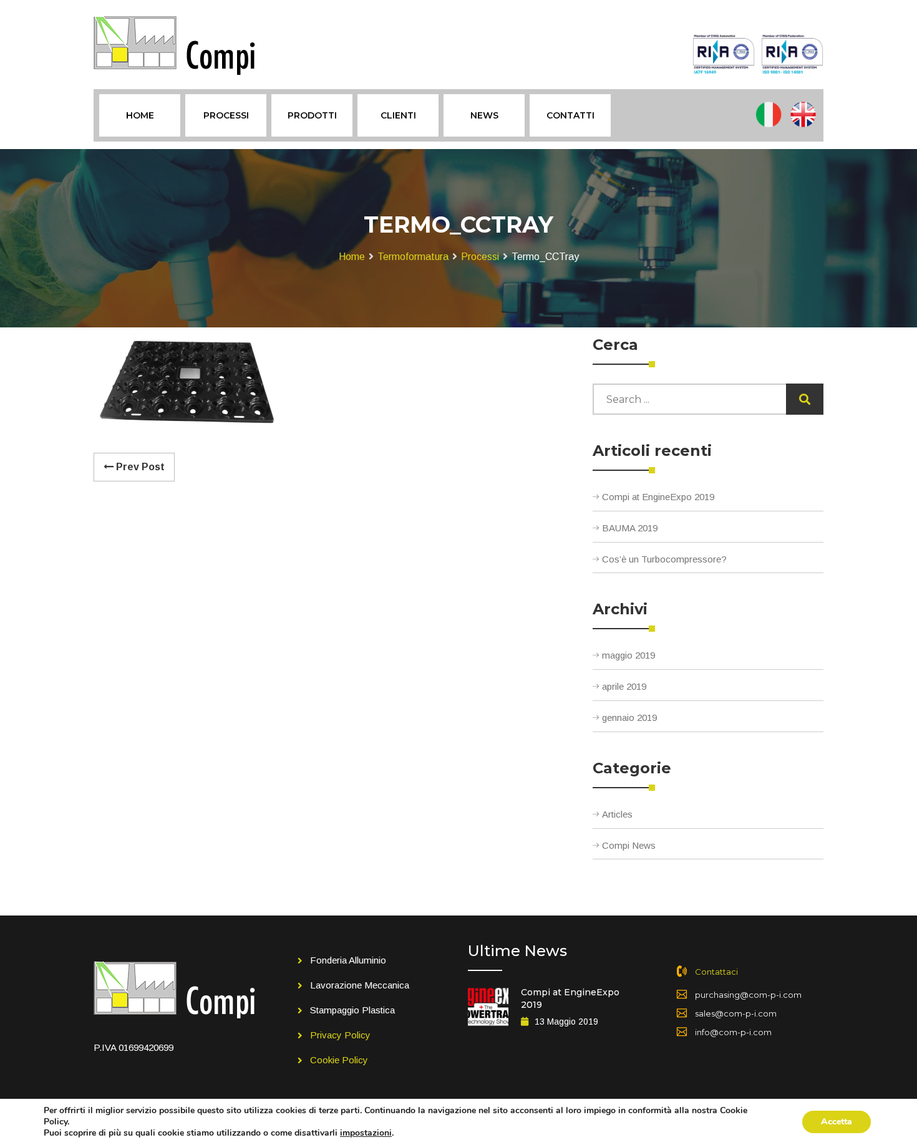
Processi (226, 115)
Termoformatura (413, 256)
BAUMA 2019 (629, 528)
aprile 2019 (624, 686)
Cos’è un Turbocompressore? (664, 559)
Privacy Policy (340, 1035)
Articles (617, 814)
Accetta (836, 1122)
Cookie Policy (339, 1060)
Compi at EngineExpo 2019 (658, 496)
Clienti (398, 115)
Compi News (629, 845)
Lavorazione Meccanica (359, 985)
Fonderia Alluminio (348, 960)
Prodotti (312, 115)
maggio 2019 (628, 655)
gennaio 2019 (629, 717)
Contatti (570, 115)
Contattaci (716, 972)
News (484, 115)
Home (140, 115)
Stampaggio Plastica (352, 1010)
